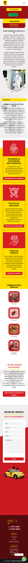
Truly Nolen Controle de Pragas (14, 394)
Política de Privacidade (14, 226)
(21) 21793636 (14, 9)
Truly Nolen (14, 537)
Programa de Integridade (14, 178)
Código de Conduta (14, 273)
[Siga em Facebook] (16, 521)
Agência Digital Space (18, 561)
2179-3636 (14, 526)
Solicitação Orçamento (14, 541)
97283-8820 (14, 529)
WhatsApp (14, 15)
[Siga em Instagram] (8, 523)
